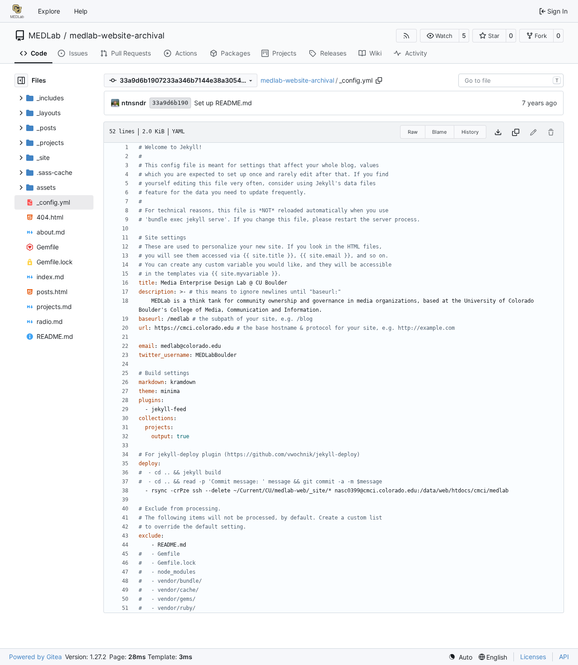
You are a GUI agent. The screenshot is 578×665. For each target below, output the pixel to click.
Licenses (533, 656)
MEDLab (44, 35)
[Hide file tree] (21, 80)
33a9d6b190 (170, 102)
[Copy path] (379, 80)
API (564, 656)
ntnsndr (133, 103)
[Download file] (498, 132)
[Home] (17, 11)
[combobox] (511, 80)
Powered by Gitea (35, 656)
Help (81, 11)
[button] (439, 35)
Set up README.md (223, 103)
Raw (413, 132)
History (470, 132)
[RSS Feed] (406, 35)
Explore (49, 11)
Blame (439, 132)
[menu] (460, 657)
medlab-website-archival (117, 35)
